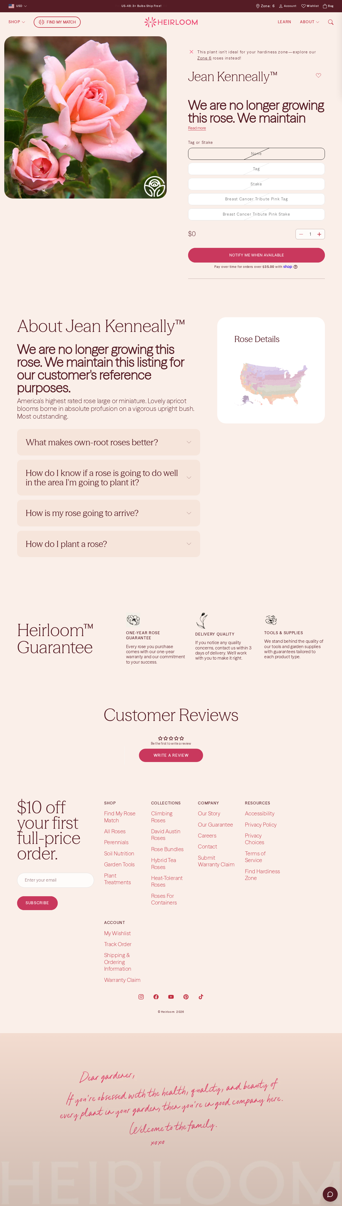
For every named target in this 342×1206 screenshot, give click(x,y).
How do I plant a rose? (67, 544)
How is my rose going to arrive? (82, 513)
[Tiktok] (201, 997)
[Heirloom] (170, 22)
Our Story (209, 813)
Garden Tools (119, 864)
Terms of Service (255, 856)
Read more (197, 128)
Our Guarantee (215, 824)
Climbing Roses (162, 816)
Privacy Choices (255, 839)
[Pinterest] (186, 997)
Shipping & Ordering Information (117, 962)
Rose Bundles (167, 849)
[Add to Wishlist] (318, 75)
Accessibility (259, 813)
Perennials (116, 842)
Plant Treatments (117, 879)
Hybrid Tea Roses (163, 863)
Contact (207, 846)
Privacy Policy (261, 824)
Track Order (117, 944)
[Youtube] (171, 997)
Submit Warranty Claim (216, 861)
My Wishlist (117, 933)
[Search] (330, 22)
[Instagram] (141, 997)
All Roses (115, 831)
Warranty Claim (122, 980)
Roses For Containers (164, 899)
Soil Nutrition (119, 853)
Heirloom (168, 1012)
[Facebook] (156, 997)
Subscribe (37, 902)
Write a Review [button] (171, 755)
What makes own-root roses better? (92, 442)
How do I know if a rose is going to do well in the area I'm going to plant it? (102, 477)
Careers (207, 835)
